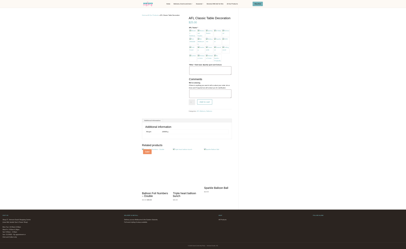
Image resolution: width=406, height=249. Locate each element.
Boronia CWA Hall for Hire (215, 4)
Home (168, 4)
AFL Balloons (201, 111)
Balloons (209, 111)
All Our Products (232, 4)
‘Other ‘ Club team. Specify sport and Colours (205, 65)
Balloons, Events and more (182, 4)
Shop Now (257, 4)
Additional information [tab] (152, 120)
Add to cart (205, 102)
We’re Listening (194, 83)
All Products (222, 219)
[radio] (193, 33)
